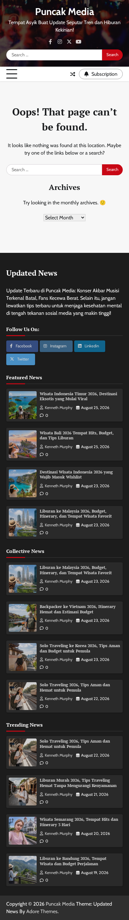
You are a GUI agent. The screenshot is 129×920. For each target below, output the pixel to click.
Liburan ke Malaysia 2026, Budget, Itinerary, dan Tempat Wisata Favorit (76, 514)
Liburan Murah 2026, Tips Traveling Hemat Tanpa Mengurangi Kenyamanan (78, 783)
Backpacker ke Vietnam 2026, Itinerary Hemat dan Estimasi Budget (78, 609)
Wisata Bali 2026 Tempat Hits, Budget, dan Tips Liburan (77, 435)
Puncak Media (64, 12)
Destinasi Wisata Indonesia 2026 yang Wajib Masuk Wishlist (76, 474)
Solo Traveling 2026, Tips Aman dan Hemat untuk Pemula (75, 687)
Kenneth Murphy (58, 407)
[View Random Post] (72, 74)
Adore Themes (42, 911)
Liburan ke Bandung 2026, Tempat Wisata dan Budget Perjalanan (73, 861)
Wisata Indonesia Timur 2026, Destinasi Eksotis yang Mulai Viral (78, 396)
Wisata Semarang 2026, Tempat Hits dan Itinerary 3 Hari (79, 822)
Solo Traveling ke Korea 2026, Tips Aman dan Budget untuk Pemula (80, 648)
